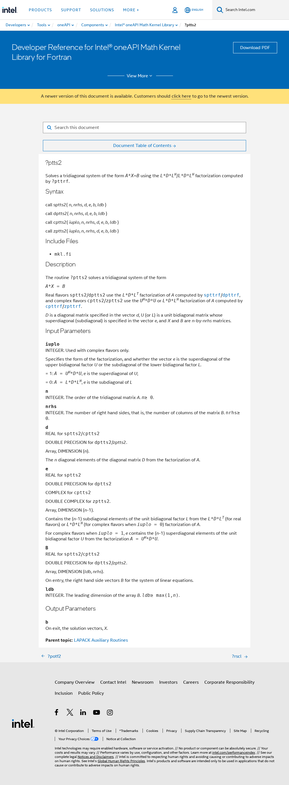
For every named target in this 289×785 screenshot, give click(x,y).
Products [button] (40, 9)
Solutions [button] (102, 9)
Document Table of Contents (142, 145)
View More (137, 76)
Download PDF (255, 48)
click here (181, 96)
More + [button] (131, 9)
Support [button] (71, 9)
